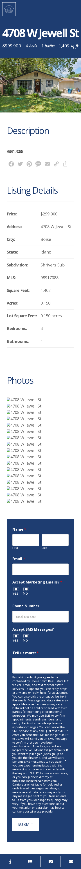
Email (18, 559)
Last (44, 548)
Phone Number (25, 606)
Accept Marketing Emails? (37, 582)
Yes (15, 593)
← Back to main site (9, 9)
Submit (25, 824)
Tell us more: (25, 653)
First (15, 548)
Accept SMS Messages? (33, 629)
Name (19, 529)
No (25, 593)
